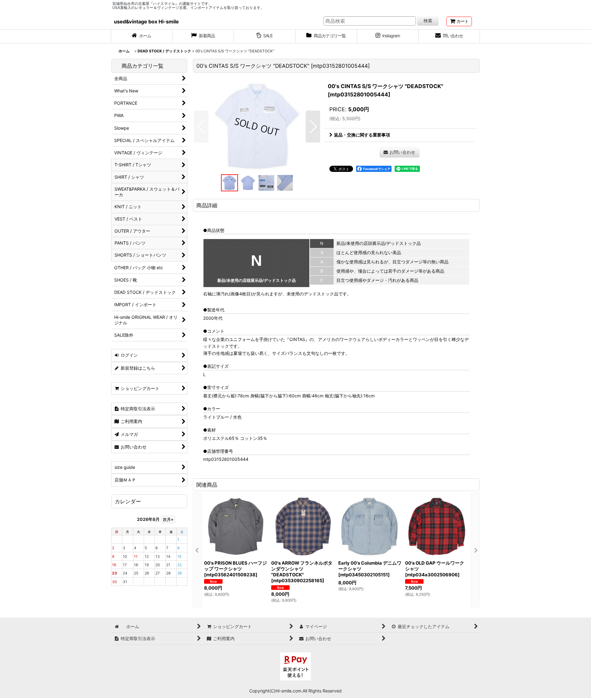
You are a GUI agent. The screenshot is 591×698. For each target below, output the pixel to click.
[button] (201, 127)
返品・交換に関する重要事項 (362, 134)
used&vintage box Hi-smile (146, 21)
